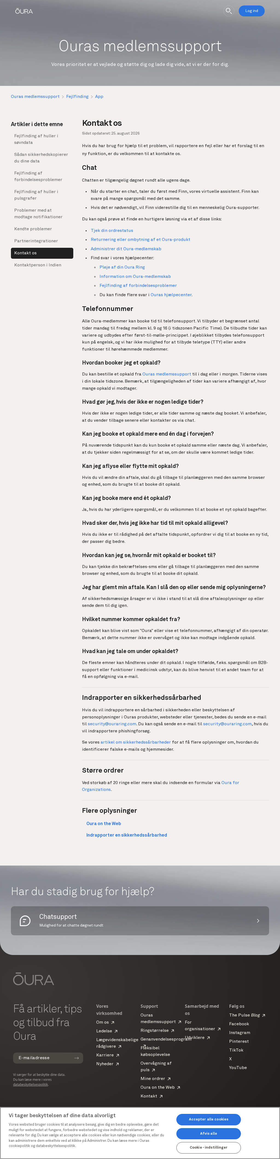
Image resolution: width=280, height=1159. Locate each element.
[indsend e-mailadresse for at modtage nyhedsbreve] (76, 1058)
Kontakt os (25, 253)
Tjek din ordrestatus (112, 231)
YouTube (238, 1068)
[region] (140, 1133)
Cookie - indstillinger (209, 1147)
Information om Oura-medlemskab (135, 277)
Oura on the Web (158, 1087)
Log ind (251, 11)
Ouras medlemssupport (35, 97)
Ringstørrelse (155, 1031)
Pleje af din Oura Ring (122, 267)
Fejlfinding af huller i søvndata (36, 139)
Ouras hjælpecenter (171, 295)
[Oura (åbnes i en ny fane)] (24, 11)
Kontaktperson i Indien (37, 265)
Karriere (105, 1055)
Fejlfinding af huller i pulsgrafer (36, 195)
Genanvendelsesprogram (166, 1039)
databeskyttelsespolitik (30, 1084)
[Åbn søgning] (228, 10)
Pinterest (239, 1041)
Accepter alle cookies (209, 1119)
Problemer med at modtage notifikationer (38, 213)
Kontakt (149, 1096)
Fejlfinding (77, 97)
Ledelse (104, 1031)
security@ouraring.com (112, 724)
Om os (102, 1022)
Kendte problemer (33, 229)
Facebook (239, 1024)
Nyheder (104, 1064)
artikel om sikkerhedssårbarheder (136, 742)
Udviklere (195, 1038)
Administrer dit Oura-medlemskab (126, 249)
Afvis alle (208, 1133)
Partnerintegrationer (36, 241)
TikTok (236, 1050)
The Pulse (244, 1015)
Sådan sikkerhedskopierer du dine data (41, 158)
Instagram (239, 1033)
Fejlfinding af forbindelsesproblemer (38, 176)
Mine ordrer (153, 1079)
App (99, 97)
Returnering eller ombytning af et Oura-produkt (140, 240)
